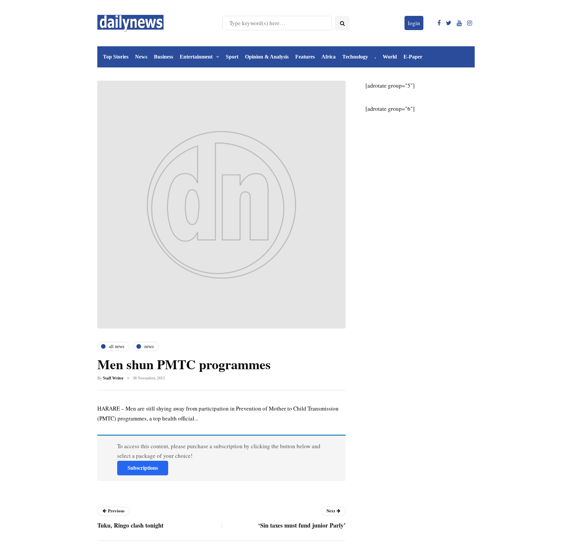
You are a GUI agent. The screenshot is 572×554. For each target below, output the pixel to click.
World (390, 56)
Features (305, 56)
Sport (232, 56)
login (414, 23)
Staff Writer (113, 378)
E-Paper (413, 56)
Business (163, 56)
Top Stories (115, 56)
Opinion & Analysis (267, 56)
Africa (328, 56)
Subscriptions (142, 468)
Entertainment (196, 56)
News (141, 56)
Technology (355, 56)
